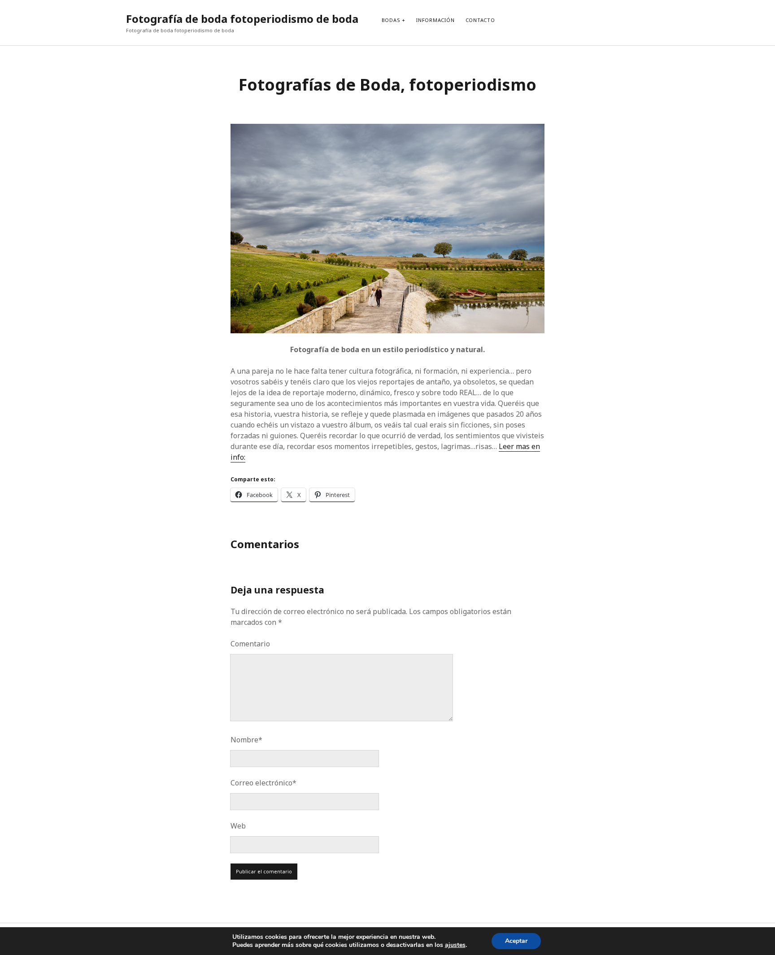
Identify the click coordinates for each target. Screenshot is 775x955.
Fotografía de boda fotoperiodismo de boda (242, 18)
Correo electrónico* (263, 783)
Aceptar (516, 941)
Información (435, 20)
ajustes (455, 945)
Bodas (391, 20)
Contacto (480, 20)
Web (238, 826)
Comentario (250, 644)
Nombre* (246, 740)
